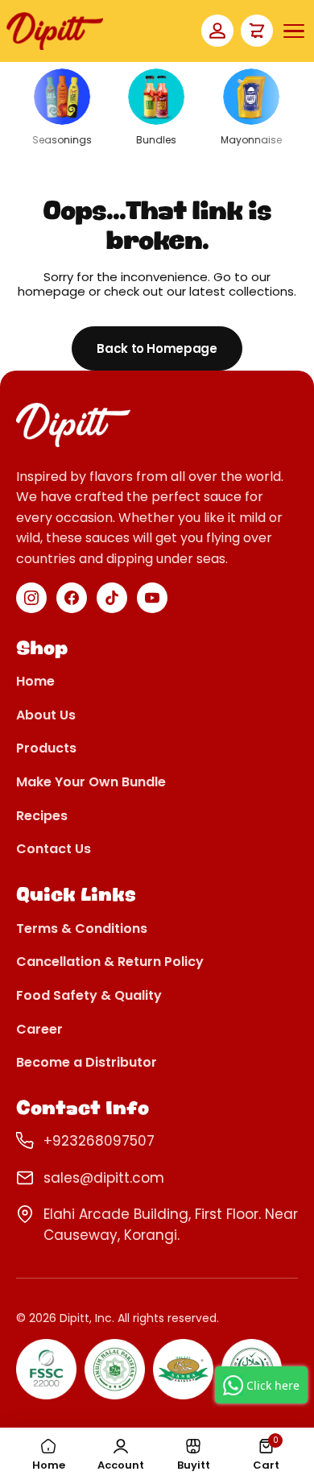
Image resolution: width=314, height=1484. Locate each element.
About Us (46, 715)
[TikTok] (112, 597)
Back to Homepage (157, 348)
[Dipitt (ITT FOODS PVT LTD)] (54, 31)
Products (46, 748)
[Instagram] (31, 597)
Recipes (42, 816)
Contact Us (53, 849)
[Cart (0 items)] (257, 31)
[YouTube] (152, 597)
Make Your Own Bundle (91, 782)
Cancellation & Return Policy (110, 962)
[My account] (217, 31)
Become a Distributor (86, 1063)
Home (35, 682)
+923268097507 (99, 1140)
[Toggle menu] (294, 31)
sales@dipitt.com (103, 1178)
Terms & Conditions (81, 929)
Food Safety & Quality (89, 996)
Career (39, 1030)
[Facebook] (71, 597)
